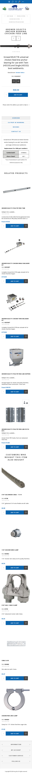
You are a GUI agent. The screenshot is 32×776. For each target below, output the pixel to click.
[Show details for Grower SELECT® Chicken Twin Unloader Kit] (16, 301)
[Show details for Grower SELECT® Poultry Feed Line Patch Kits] (16, 412)
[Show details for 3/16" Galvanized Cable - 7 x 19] (16, 477)
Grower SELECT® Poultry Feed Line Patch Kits (15, 430)
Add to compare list (18, 81)
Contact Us (16, 131)
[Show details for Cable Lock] (16, 643)
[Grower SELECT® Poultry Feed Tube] (16, 191)
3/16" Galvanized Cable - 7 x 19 (12, 494)
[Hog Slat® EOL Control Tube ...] (14, 38)
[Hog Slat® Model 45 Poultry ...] (18, 38)
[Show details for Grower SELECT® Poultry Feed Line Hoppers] (16, 357)
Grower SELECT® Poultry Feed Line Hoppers (16, 374)
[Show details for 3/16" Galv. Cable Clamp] (16, 588)
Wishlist (16, 1)
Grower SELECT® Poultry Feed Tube (13, 208)
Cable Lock (5, 660)
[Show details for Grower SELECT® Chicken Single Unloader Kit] (16, 246)
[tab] (16, 118)
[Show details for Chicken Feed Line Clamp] (16, 699)
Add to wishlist (14, 81)
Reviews (16, 127)
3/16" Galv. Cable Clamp (9, 605)
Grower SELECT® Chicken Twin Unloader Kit (15, 319)
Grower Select (20, 72)
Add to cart (18, 95)
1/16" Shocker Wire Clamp (10, 550)
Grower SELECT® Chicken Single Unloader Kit (15, 264)
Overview (16, 118)
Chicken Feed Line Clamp (9, 716)
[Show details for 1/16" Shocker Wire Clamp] (16, 533)
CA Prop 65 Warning (16, 122)
